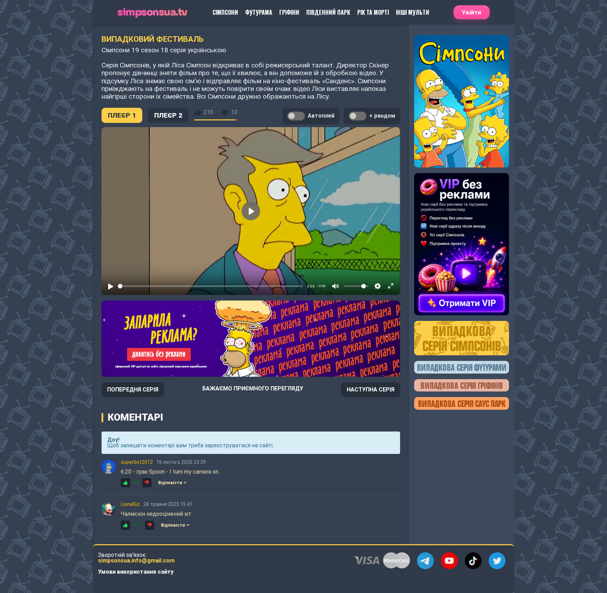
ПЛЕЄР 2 (168, 115)
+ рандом (382, 115)
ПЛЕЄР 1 (122, 115)
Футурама (258, 12)
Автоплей (321, 115)
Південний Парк (328, 12)
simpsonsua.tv (152, 12)
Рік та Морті (373, 12)
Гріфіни (289, 12)
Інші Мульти (412, 12)
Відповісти (170, 482)
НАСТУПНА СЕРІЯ (370, 389)
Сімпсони (225, 12)
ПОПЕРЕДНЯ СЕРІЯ (132, 389)
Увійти (471, 12)
